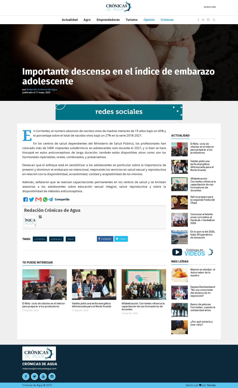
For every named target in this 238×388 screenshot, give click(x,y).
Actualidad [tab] (180, 135)
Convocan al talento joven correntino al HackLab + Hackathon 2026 (202, 219)
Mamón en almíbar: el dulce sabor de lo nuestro (202, 272)
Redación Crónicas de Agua (41, 89)
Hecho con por (201, 385)
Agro (87, 20)
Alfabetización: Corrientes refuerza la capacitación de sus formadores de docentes (143, 306)
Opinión (149, 20)
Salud (70, 239)
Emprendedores (108, 20)
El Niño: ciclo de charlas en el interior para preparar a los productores (43, 305)
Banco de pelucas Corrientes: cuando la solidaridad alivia (202, 307)
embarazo (56, 239)
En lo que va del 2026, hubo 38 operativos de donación (202, 234)
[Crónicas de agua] (119, 6)
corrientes (39, 239)
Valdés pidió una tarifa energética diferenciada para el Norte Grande (91, 305)
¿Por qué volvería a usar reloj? (201, 323)
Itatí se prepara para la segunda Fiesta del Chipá (202, 199)
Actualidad (70, 20)
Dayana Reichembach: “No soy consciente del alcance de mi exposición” (203, 291)
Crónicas (167, 20)
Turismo (132, 20)
